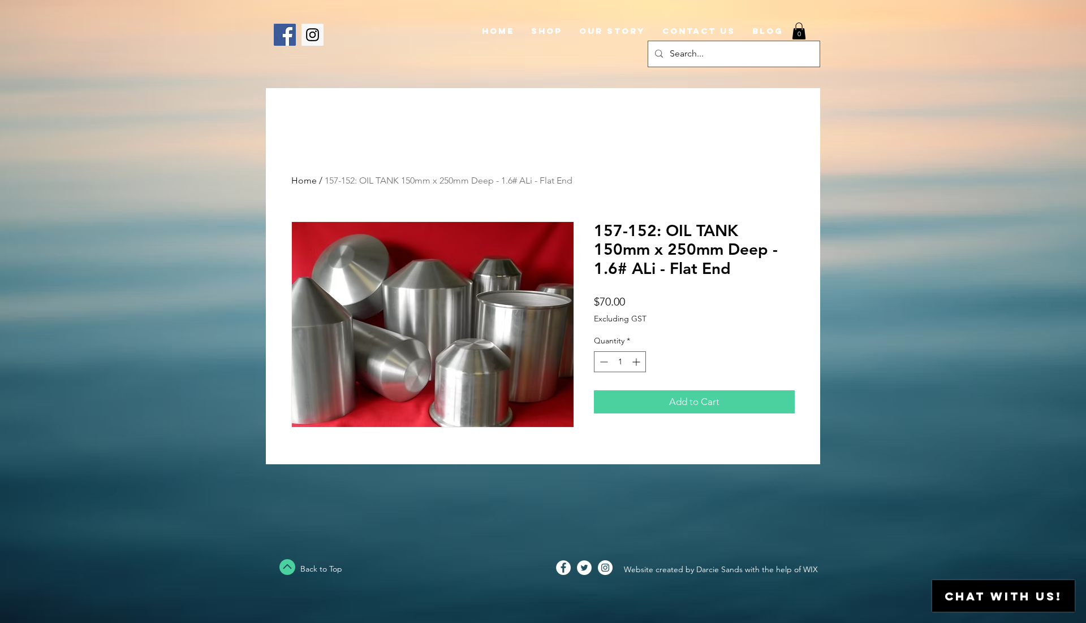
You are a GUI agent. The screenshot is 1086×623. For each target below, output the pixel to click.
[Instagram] (312, 35)
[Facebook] (285, 35)
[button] (799, 31)
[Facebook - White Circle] (563, 567)
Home (304, 180)
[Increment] (637, 362)
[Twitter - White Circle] (584, 567)
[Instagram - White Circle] (605, 567)
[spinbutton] (620, 362)
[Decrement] (603, 362)
